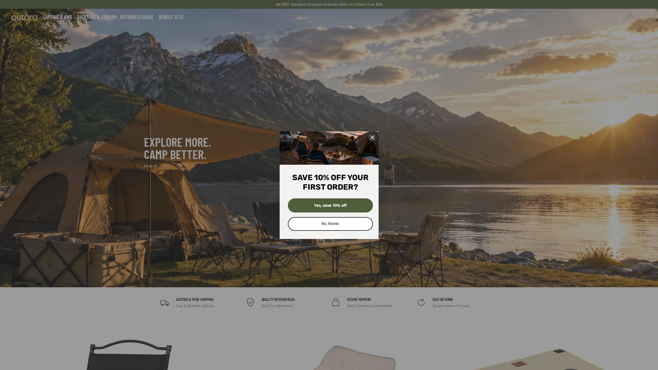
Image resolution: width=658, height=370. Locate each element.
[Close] (372, 137)
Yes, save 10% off (330, 205)
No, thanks (330, 223)
